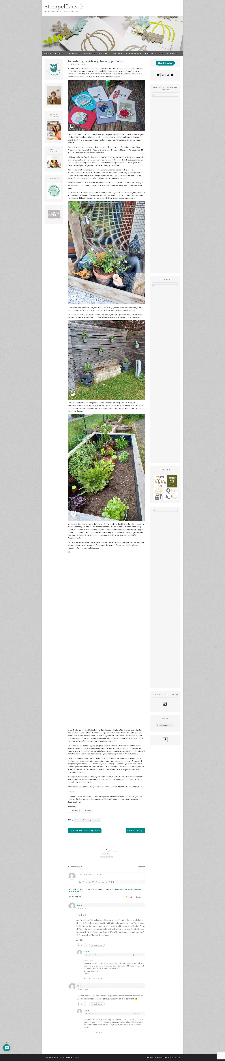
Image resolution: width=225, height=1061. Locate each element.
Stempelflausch (64, 7)
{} (109, 882)
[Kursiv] (83, 882)
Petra (96, 955)
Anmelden (141, 867)
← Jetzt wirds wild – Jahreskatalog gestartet (84, 830)
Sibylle (97, 1014)
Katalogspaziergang (93, 820)
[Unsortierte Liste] (96, 882)
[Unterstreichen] (86, 882)
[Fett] (80, 882)
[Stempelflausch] (112, 25)
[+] (112, 882)
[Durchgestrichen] (90, 882)
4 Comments (82, 64)
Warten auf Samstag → (135, 830)
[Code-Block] (103, 882)
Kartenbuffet (79, 820)
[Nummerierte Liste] (93, 882)
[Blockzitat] (99, 882)
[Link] (106, 882)
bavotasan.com (175, 1057)
